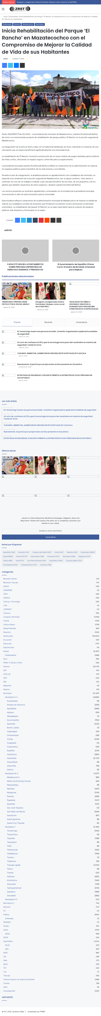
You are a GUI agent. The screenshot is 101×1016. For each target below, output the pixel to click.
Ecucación (7, 640)
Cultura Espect (9, 625)
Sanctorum (12, 815)
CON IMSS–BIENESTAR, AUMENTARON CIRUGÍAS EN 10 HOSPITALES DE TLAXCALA (51, 353)
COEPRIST (7, 609)
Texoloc (10, 857)
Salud (20, 560)
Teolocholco (12, 834)
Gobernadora (37, 556)
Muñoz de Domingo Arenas (19, 781)
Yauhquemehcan (29, 565)
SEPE (5, 953)
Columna (6, 613)
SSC (7, 949)
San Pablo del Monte (36, 560)
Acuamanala (12, 701)
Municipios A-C (11, 697)
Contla (59, 552)
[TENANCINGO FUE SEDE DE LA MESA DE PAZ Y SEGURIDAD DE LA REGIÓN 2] (50, 484)
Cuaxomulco (12, 747)
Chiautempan (13, 735)
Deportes (72, 552)
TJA (4, 972)
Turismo (6, 983)
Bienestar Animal (10, 579)
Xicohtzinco (12, 880)
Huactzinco (12, 754)
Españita (10, 750)
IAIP (5, 670)
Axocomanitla (13, 720)
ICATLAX (6, 674)
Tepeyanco (12, 842)
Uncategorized (10, 565)
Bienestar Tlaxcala (10, 583)
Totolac (10, 872)
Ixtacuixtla (11, 766)
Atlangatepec (12, 716)
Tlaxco (10, 869)
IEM (4, 682)
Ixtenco (10, 769)
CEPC (5, 594)
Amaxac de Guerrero (16, 705)
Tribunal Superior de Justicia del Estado (18, 979)
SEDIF (5, 937)
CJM (5, 605)
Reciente (48, 322)
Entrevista (9, 918)
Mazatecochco (28, 24)
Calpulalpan (12, 731)
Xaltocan (11, 876)
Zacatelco (45, 565)
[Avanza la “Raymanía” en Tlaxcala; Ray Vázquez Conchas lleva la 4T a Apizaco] (83, 503)
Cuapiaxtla (11, 743)
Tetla (9, 846)
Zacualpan (11, 895)
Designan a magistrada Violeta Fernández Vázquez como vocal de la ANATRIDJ (49, 304)
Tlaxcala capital (74, 560)
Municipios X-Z (11, 899)
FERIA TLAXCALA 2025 (12, 663)
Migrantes (7, 686)
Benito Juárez (13, 727)
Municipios (40, 24)
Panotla (10, 796)
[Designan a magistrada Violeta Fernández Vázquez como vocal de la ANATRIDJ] (50, 291)
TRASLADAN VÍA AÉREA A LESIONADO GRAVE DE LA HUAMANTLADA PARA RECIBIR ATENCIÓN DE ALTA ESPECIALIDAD (83, 305)
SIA (4, 957)
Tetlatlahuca (12, 853)
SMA (5, 960)
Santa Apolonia (13, 819)
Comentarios (81, 322)
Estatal (8, 556)
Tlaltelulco (11, 861)
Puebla (6, 926)
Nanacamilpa (12, 785)
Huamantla (53, 556)
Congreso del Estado (41, 552)
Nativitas (11, 789)
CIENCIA (6, 598)
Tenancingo (12, 830)
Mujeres (6, 689)
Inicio (5, 16)
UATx (5, 987)
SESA (7, 934)
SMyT (5, 964)
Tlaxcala (6, 976)
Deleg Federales (9, 628)
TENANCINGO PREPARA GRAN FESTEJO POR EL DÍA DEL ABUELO (15, 303)
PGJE (7, 945)
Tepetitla (11, 838)
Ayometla (23, 552)
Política (7, 560)
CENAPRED (7, 590)
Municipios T (10, 827)
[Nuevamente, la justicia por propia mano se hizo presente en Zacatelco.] (8, 367)
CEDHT (6, 586)
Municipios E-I (8, 903)
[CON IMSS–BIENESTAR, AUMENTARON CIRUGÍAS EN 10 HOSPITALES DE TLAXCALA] (8, 356)
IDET (5, 678)
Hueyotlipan (12, 762)
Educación (7, 644)
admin (5, 59)
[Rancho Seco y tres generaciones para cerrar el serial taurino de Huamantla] (50, 503)
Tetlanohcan (12, 850)
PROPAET (7, 922)
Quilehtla (11, 804)
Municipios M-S (11, 773)
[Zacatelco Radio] (19, 9)
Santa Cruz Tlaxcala (15, 823)
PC (4, 911)
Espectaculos (8, 647)
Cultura (6, 621)
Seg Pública (56, 560)
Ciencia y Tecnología (11, 602)
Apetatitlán (9, 552)
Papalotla (11, 800)
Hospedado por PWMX (36, 1012)
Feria (5, 659)
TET (5, 968)
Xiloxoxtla (11, 884)
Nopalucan (84, 556)
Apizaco (10, 712)
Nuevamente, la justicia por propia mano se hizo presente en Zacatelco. (50, 364)
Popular (17, 322)
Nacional (6, 907)
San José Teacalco (15, 808)
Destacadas (13, 16)
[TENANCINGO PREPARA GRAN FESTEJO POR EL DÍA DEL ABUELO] (17, 291)
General (17, 24)
